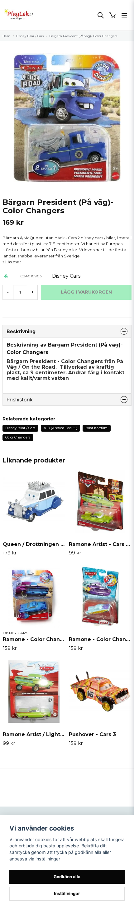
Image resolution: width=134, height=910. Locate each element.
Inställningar (67, 893)
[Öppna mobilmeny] (124, 15)
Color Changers (17, 437)
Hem (6, 36)
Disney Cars (66, 276)
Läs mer (13, 262)
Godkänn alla (67, 876)
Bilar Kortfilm (96, 428)
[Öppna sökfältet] (101, 15)
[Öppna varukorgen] (112, 15)
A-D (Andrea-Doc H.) (60, 428)
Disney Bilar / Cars (30, 36)
